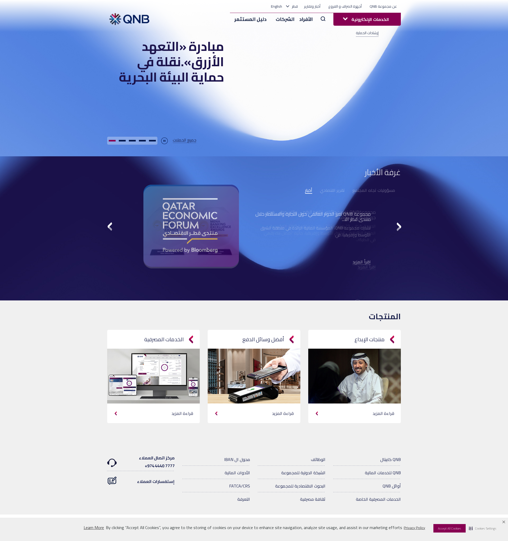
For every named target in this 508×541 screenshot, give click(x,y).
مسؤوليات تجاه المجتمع (373, 190)
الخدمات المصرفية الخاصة (378, 499)
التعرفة (243, 499)
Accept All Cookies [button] (449, 528)
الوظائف (318, 459)
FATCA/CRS (239, 486)
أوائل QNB (392, 486)
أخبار (308, 190)
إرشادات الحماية (367, 32)
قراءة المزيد (182, 413)
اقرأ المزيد (366, 262)
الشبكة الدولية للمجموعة (303, 473)
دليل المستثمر (250, 19)
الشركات (285, 19)
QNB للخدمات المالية (383, 473)
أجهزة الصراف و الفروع (345, 6)
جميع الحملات (184, 140)
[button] (482, 528)
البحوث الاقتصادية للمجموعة (300, 486)
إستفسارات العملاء (156, 481)
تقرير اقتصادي (332, 190)
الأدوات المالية (237, 473)
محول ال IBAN (237, 459)
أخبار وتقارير (312, 6)
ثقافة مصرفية (312, 499)
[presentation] (110, 227)
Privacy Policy (414, 527)
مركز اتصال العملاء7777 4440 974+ (157, 462)
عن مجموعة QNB (383, 6)
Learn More (94, 527)
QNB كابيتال (390, 459)
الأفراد (306, 19)
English (276, 6)
